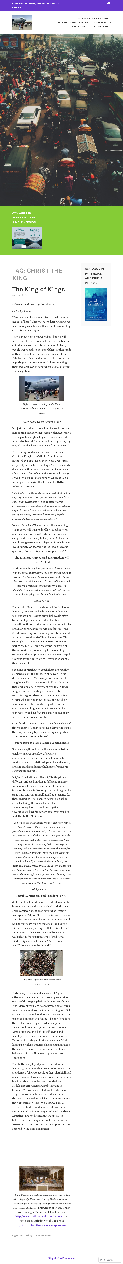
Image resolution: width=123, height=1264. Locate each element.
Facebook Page (78, 26)
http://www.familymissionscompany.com (41, 1225)
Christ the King (25, 1235)
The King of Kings (38, 289)
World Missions (102, 22)
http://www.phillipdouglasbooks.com (38, 1216)
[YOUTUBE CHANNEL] (109, 3)
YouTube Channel (101, 26)
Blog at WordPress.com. (61, 1258)
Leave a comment (43, 1235)
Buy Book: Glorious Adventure (94, 18)
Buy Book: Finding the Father (72, 22)
